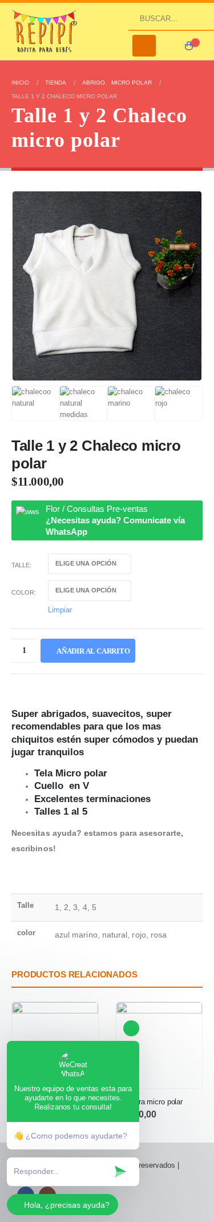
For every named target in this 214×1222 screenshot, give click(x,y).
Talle (20, 565)
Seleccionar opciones (183, 1021)
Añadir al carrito (93, 651)
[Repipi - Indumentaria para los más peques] (45, 31)
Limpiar (60, 610)
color (22, 592)
